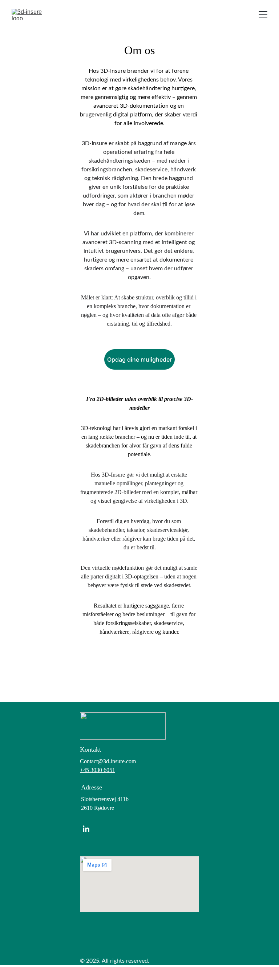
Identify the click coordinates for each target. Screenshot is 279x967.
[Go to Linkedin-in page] (86, 829)
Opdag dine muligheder (139, 359)
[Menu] (263, 14)
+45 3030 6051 (97, 770)
